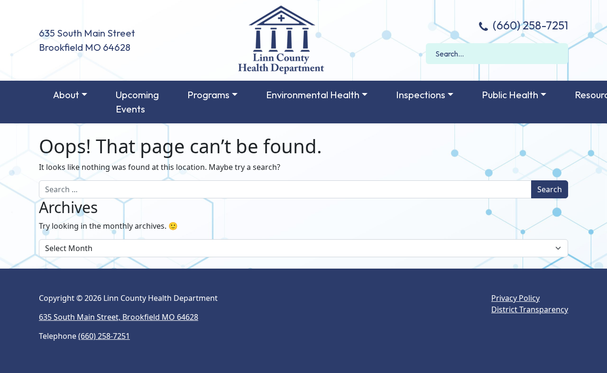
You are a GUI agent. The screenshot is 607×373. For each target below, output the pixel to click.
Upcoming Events (137, 102)
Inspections (420, 95)
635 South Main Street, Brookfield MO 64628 (118, 317)
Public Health (510, 95)
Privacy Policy (515, 298)
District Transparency (529, 309)
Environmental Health (312, 95)
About (66, 95)
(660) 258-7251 (529, 25)
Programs (208, 95)
